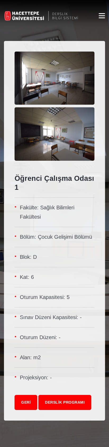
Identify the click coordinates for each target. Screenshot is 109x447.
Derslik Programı (65, 402)
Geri (26, 402)
